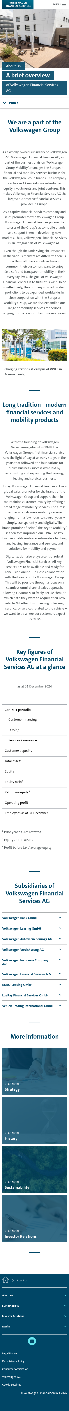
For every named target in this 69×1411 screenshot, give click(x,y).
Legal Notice (9, 1353)
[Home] (5, 1280)
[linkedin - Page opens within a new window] (32, 1341)
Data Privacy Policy (13, 1361)
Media (6, 1326)
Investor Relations (13, 1316)
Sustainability (10, 1306)
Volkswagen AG (11, 1377)
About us (7, 1295)
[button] (19, 918)
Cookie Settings (11, 1384)
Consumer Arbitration (15, 1369)
